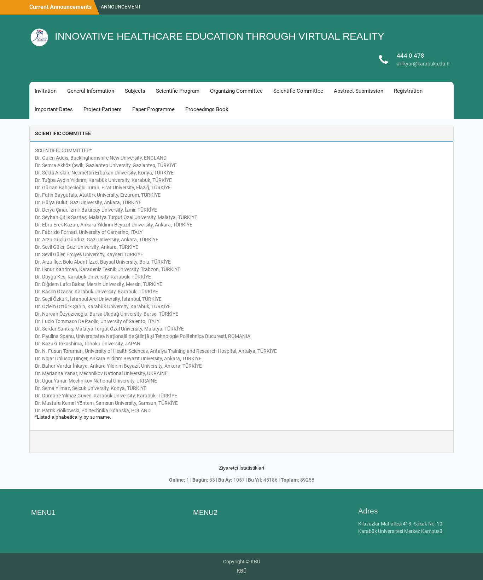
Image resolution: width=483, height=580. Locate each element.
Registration (408, 91)
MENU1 (43, 512)
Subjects (135, 91)
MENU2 (205, 512)
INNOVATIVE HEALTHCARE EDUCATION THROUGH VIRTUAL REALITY (219, 36)
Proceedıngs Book (206, 109)
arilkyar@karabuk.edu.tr (423, 64)
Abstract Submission (358, 91)
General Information (90, 91)
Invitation (46, 91)
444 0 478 (410, 55)
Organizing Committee (236, 91)
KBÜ (241, 571)
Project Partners (102, 109)
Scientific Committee (298, 91)
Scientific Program (177, 91)
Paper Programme (153, 109)
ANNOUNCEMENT (121, 4)
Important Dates (54, 109)
